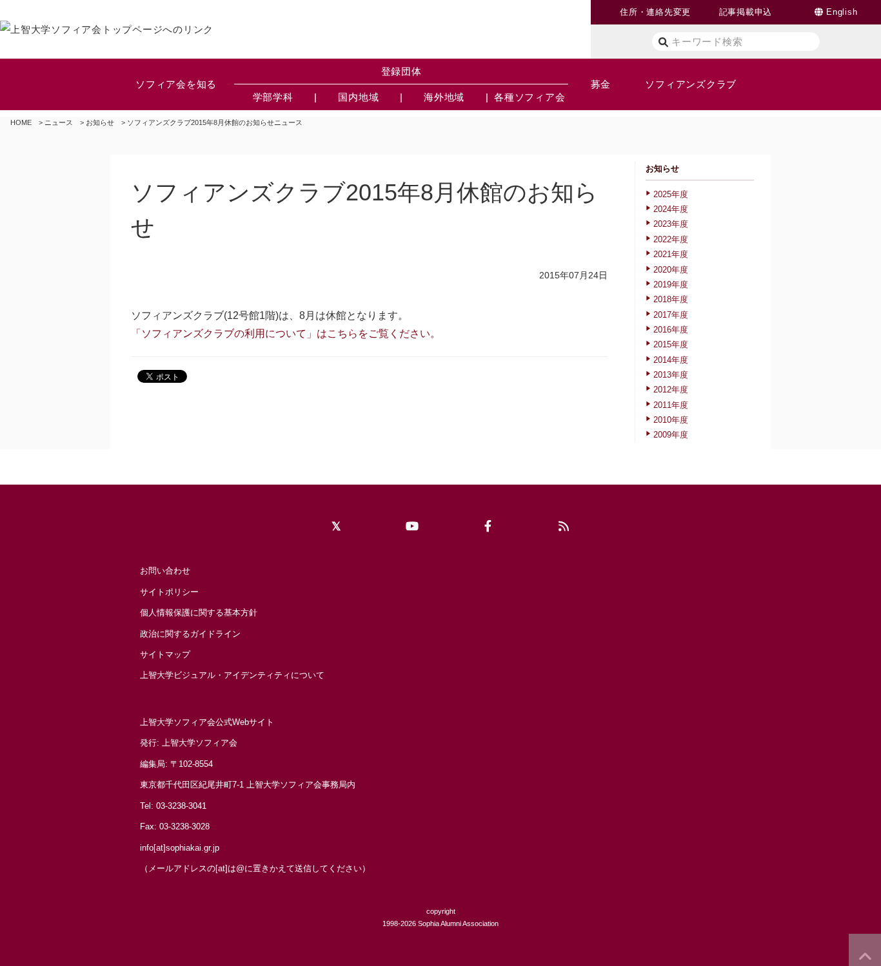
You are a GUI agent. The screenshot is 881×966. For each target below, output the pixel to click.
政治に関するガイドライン (190, 634)
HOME (21, 122)
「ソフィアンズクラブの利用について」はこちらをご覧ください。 (285, 333)
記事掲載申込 (746, 12)
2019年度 (670, 284)
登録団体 (401, 71)
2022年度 (670, 239)
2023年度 (670, 224)
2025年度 (670, 194)
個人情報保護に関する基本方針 (198, 612)
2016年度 (670, 329)
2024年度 (670, 209)
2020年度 (670, 270)
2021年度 (670, 254)
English (841, 12)
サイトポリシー (169, 592)
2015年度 (670, 344)
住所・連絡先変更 (655, 12)
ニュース (59, 122)
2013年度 (670, 375)
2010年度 (670, 420)
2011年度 (670, 405)
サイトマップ (165, 654)
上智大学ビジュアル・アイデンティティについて (232, 675)
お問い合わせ (165, 570)
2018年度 (670, 299)
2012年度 (670, 389)
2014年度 (670, 360)
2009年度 (670, 435)
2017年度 (670, 315)
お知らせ (100, 122)
